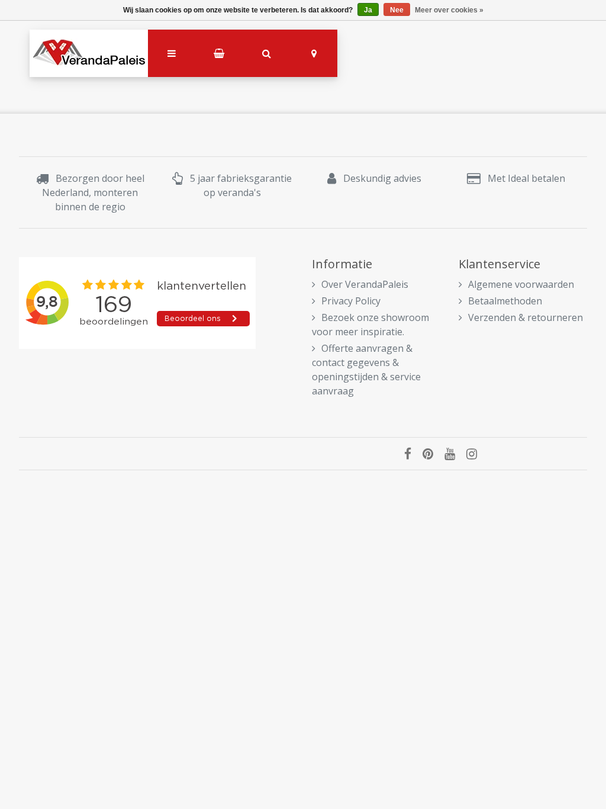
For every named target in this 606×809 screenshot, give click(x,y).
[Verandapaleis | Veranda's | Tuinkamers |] (89, 53)
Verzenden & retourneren (525, 317)
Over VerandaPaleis (364, 284)
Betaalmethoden (505, 300)
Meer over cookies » (449, 10)
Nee (397, 10)
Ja (368, 10)
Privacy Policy (351, 300)
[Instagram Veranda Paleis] (476, 453)
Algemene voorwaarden (521, 284)
